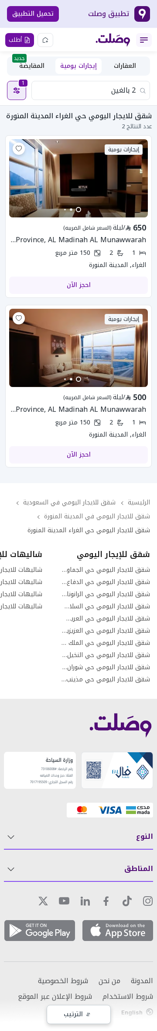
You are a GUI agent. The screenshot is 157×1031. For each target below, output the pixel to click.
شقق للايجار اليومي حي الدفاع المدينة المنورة (105, 582)
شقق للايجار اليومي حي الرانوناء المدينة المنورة (105, 594)
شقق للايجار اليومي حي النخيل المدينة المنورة (105, 655)
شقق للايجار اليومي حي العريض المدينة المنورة (105, 619)
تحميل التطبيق (33, 14)
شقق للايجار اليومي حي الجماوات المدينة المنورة (105, 570)
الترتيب (73, 1014)
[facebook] (106, 901)
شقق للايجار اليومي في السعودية (69, 502)
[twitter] (43, 901)
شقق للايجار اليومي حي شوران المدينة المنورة (105, 667)
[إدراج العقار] (45, 40)
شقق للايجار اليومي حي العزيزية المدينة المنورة (105, 631)
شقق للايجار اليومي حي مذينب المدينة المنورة (105, 679)
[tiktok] (127, 901)
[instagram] (148, 901)
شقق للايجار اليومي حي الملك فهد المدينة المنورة (105, 643)
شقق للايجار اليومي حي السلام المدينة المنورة (105, 606)
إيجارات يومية (78, 66)
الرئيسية (139, 502)
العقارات (125, 66)
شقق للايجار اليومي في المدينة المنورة (97, 516)
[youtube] (64, 901)
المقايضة (29, 65)
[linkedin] (85, 901)
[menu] (144, 40)
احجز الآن (79, 285)
